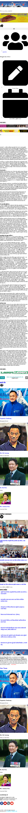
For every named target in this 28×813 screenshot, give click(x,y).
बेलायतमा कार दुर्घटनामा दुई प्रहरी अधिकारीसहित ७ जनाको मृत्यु (14, 644)
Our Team (3, 668)
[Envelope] (12, 803)
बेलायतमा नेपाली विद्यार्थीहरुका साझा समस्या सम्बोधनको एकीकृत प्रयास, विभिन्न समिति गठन (13, 629)
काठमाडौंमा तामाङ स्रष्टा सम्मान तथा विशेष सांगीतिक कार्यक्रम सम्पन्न (13, 560)
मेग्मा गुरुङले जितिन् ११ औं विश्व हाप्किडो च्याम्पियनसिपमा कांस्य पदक (13, 621)
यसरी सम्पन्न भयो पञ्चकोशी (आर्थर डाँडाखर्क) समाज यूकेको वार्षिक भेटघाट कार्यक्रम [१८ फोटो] (14, 636)
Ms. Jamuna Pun (5, 506)
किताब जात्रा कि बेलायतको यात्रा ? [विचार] (10, 615)
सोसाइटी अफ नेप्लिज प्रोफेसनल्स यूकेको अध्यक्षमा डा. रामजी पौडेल (13, 584)
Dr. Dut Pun (3, 487)
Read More (13, 664)
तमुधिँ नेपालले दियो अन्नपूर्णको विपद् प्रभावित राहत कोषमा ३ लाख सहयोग (14, 593)
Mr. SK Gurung (4, 453)
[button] (14, 29)
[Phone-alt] (8, 803)
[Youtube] (5, 803)
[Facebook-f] (1, 803)
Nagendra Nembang (5, 418)
